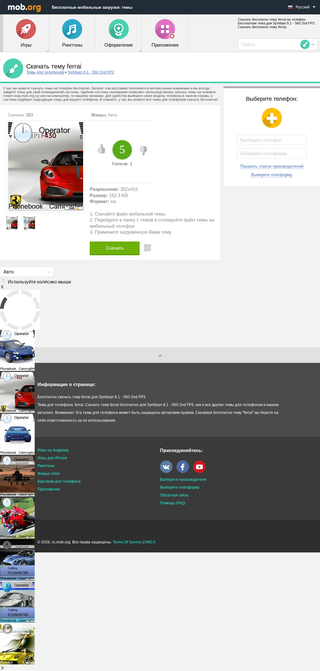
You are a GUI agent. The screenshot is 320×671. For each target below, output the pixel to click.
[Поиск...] (307, 44)
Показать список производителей (271, 166)
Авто (112, 115)
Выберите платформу (271, 174)
